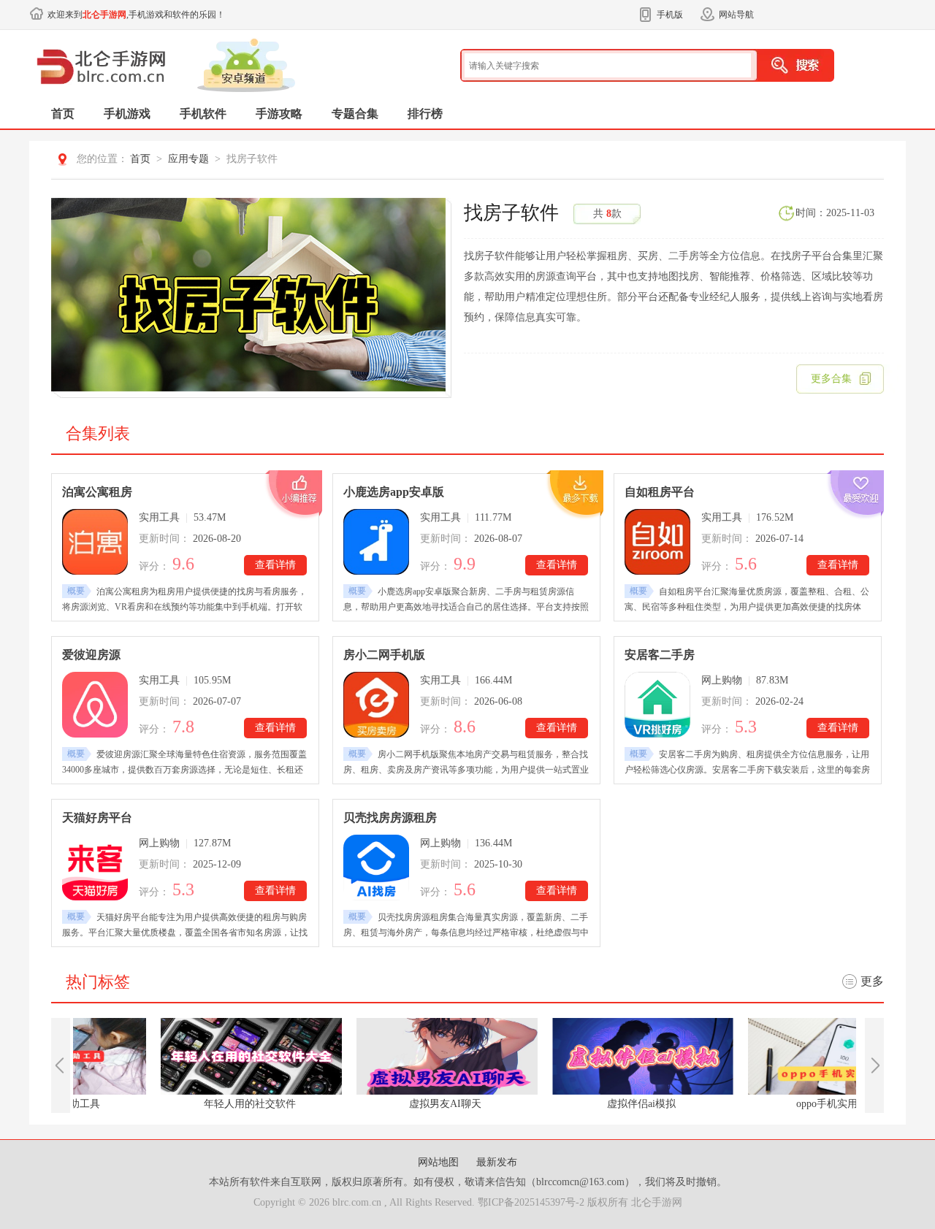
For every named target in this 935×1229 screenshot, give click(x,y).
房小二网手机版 (384, 654)
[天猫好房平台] (95, 867)
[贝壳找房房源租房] (376, 867)
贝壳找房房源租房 (390, 817)
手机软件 (203, 113)
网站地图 (440, 1162)
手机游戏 (127, 113)
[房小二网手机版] (376, 705)
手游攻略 (279, 113)
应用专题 (188, 158)
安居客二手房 (660, 654)
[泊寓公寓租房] (95, 542)
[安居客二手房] (657, 705)
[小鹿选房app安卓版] (376, 542)
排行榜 (425, 113)
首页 (63, 113)
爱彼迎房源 (91, 654)
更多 (872, 981)
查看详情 (275, 564)
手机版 (670, 14)
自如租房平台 (660, 492)
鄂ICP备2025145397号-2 (531, 1202)
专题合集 (355, 113)
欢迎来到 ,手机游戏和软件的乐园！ (136, 14)
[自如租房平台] (657, 542)
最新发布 (496, 1162)
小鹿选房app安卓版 (393, 492)
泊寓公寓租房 (97, 492)
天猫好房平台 (97, 817)
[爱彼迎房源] (95, 705)
